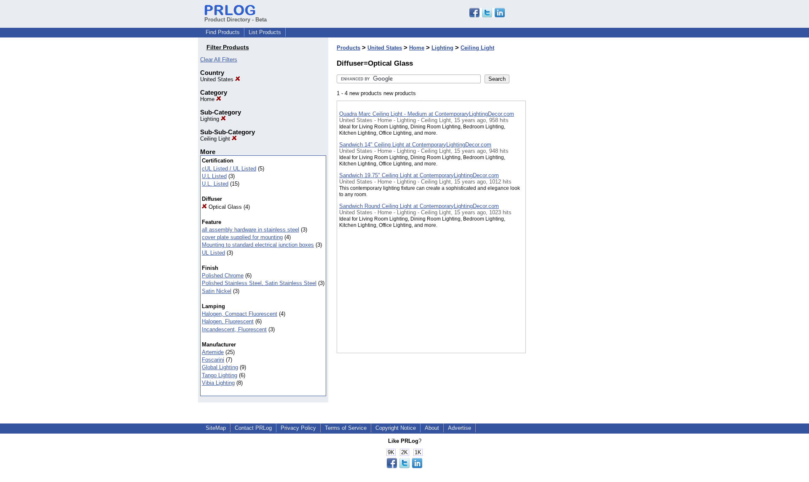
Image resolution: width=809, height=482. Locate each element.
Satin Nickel (216, 291)
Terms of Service (346, 428)
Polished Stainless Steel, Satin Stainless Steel (259, 283)
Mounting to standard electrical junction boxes (258, 245)
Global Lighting (220, 367)
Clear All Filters (218, 59)
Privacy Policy (298, 428)
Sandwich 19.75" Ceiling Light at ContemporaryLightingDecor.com (419, 175)
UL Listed (213, 253)
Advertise (459, 428)
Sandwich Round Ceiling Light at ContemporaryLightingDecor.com (419, 206)
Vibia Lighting (218, 383)
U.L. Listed (215, 184)
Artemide (213, 352)
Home (208, 99)
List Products (265, 32)
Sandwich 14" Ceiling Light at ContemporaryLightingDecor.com (415, 144)
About (432, 428)
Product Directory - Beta (235, 19)
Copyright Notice (395, 428)
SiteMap (216, 428)
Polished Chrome (223, 275)
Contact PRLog (253, 428)
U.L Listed (214, 176)
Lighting (210, 119)
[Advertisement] (568, 218)
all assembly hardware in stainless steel (250, 229)
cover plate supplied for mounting (242, 237)
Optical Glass (224, 207)
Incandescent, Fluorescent (234, 329)
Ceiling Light (216, 139)
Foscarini (213, 360)
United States (217, 79)
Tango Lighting (219, 375)
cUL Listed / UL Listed (229, 168)
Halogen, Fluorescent (228, 321)
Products (348, 48)
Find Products (223, 32)
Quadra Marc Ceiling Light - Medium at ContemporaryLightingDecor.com (426, 114)
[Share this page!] (487, 15)
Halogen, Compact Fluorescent (239, 314)
